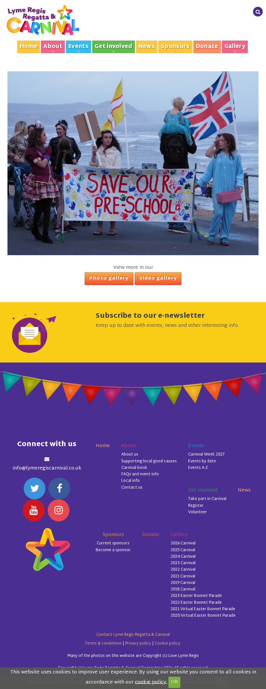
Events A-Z (198, 467)
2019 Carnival (183, 583)
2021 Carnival (183, 576)
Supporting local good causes (149, 461)
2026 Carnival (183, 543)
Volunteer (197, 512)
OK (174, 682)
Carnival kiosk (134, 467)
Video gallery (158, 278)
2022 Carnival (183, 569)
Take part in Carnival (207, 499)
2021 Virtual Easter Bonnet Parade (203, 609)
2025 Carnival (183, 550)
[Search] (258, 12)
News (147, 47)
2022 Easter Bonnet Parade (196, 602)
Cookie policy (167, 643)
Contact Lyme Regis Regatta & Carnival (133, 634)
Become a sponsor (113, 550)
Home (28, 47)
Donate (207, 47)
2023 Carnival (183, 563)
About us (129, 454)
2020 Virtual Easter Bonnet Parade (203, 615)
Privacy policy (138, 643)
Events (78, 47)
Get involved (113, 47)
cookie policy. (151, 682)
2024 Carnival (183, 556)
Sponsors (175, 47)
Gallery (234, 47)
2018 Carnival (183, 589)
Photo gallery (108, 278)
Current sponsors (113, 543)
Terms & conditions (103, 643)
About (52, 47)
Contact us (131, 487)
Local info (130, 480)
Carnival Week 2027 (206, 454)
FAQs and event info (140, 474)
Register (196, 505)
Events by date (202, 461)
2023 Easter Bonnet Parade (196, 596)
